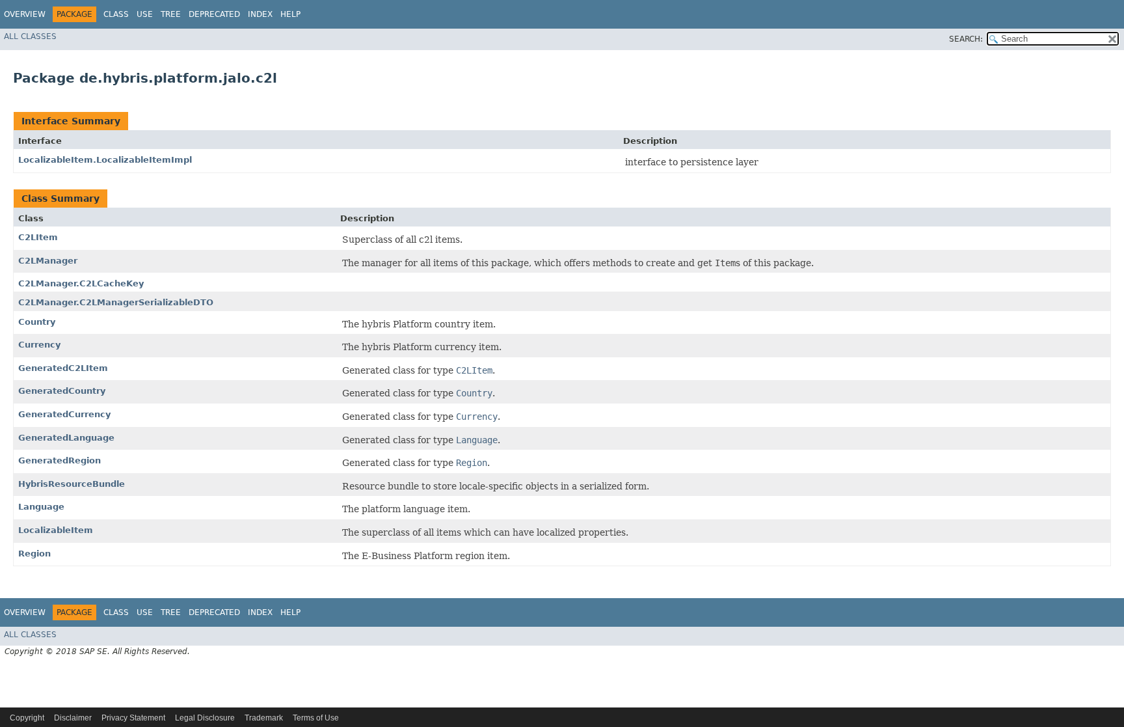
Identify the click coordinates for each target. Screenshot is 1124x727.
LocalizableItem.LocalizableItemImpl (105, 160)
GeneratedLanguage (66, 438)
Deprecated (214, 14)
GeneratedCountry (61, 391)
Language (41, 507)
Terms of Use (316, 717)
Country (36, 322)
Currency (39, 345)
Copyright (27, 717)
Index (260, 14)
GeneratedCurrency (64, 414)
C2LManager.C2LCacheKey (81, 283)
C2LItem (38, 237)
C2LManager (47, 261)
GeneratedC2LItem (63, 368)
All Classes (30, 36)
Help (290, 14)
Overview (25, 14)
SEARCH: (966, 39)
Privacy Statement (133, 717)
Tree (171, 14)
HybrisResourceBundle (71, 484)
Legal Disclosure (205, 717)
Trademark (264, 717)
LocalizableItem (55, 530)
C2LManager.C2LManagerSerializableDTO (115, 302)
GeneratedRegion (59, 460)
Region (34, 553)
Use (145, 14)
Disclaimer (73, 717)
